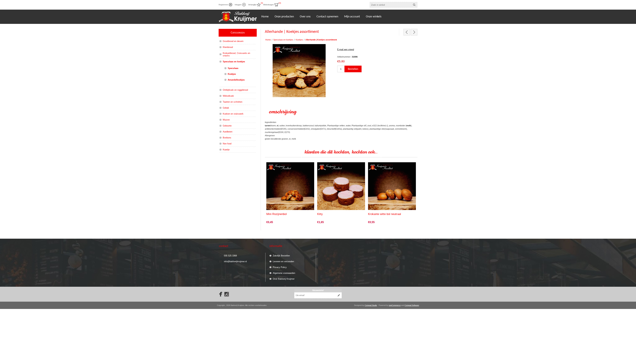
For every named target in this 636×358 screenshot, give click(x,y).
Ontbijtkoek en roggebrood (235, 90)
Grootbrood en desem (233, 41)
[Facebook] (219, 294)
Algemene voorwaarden (284, 273)
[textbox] (390, 4)
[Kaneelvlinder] (406, 32)
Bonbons (227, 137)
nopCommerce (395, 305)
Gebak (226, 108)
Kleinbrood (228, 47)
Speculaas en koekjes (234, 61)
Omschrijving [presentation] (282, 112)
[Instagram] (226, 294)
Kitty (320, 214)
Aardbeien (227, 131)
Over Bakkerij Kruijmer (283, 279)
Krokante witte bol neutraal (384, 214)
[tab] (341, 112)
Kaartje (226, 149)
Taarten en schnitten (232, 102)
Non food (227, 143)
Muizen (226, 120)
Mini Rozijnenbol (276, 214)
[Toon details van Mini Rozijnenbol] (290, 186)
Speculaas (233, 68)
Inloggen (238, 5)
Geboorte (227, 125)
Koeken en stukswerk (233, 114)
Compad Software (412, 305)
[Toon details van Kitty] (341, 186)
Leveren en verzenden (283, 261)
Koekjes (232, 74)
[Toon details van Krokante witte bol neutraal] (392, 186)
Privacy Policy (280, 267)
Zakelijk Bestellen (281, 255)
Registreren (223, 5)
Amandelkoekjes (236, 80)
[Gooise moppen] (414, 32)
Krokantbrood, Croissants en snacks (236, 54)
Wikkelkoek (228, 96)
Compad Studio (371, 305)
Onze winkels (373, 16)
